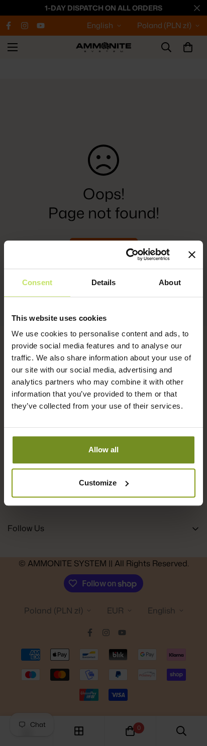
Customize (98, 482)
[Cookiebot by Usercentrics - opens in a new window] (128, 254)
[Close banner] (191, 254)
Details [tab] (103, 282)
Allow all (103, 449)
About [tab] (170, 282)
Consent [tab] (37, 282)
